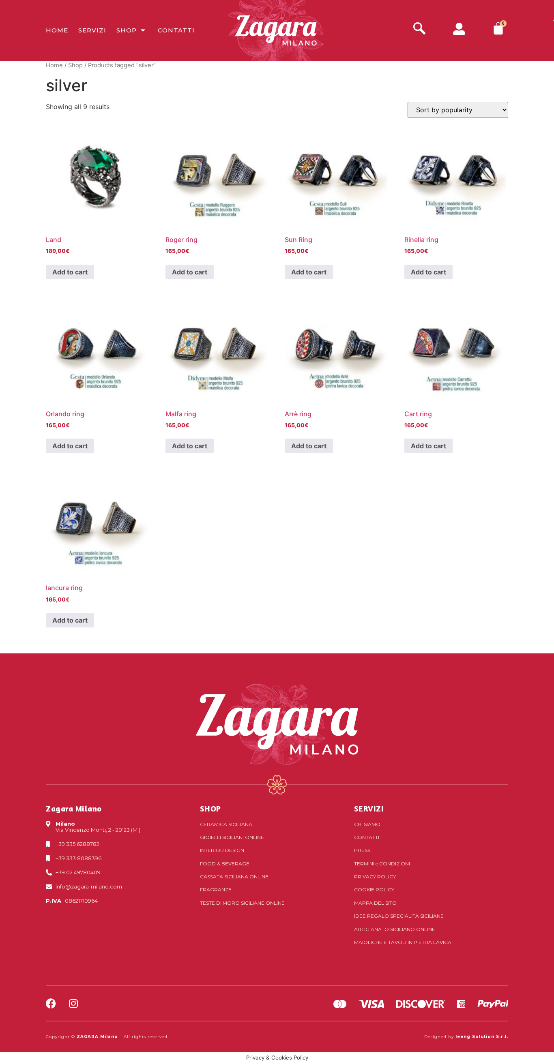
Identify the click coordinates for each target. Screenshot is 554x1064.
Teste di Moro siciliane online (242, 903)
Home (57, 30)
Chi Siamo (367, 824)
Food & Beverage (224, 864)
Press (362, 850)
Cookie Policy (374, 889)
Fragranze (216, 889)
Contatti (176, 30)
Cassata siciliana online (234, 876)
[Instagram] (73, 1003)
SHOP (210, 808)
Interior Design (222, 850)
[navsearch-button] (419, 29)
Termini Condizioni (382, 864)
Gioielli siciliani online (232, 837)
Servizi (92, 30)
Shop (126, 30)
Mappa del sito (375, 903)
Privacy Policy (375, 876)
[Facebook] (51, 1003)
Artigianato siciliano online (394, 929)
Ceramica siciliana (226, 824)
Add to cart (70, 272)
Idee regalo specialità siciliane (399, 916)
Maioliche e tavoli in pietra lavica (402, 942)
